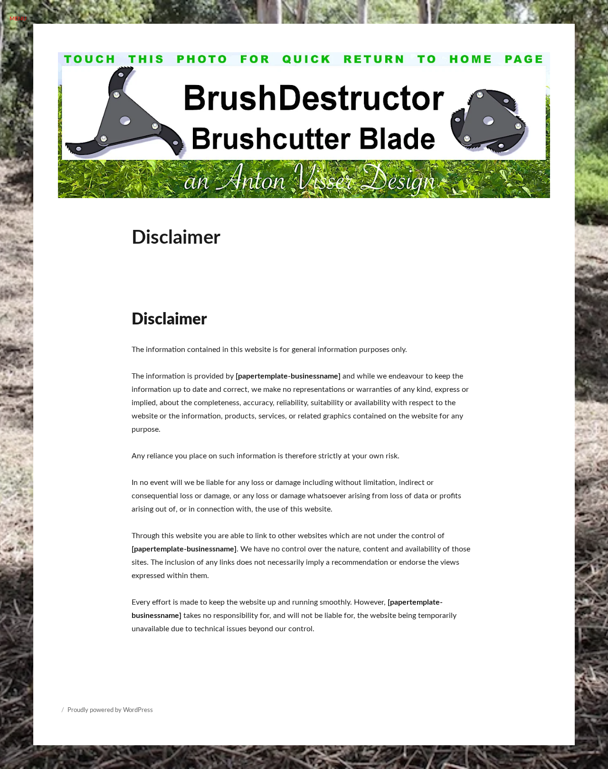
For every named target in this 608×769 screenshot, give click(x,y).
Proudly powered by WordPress (110, 710)
